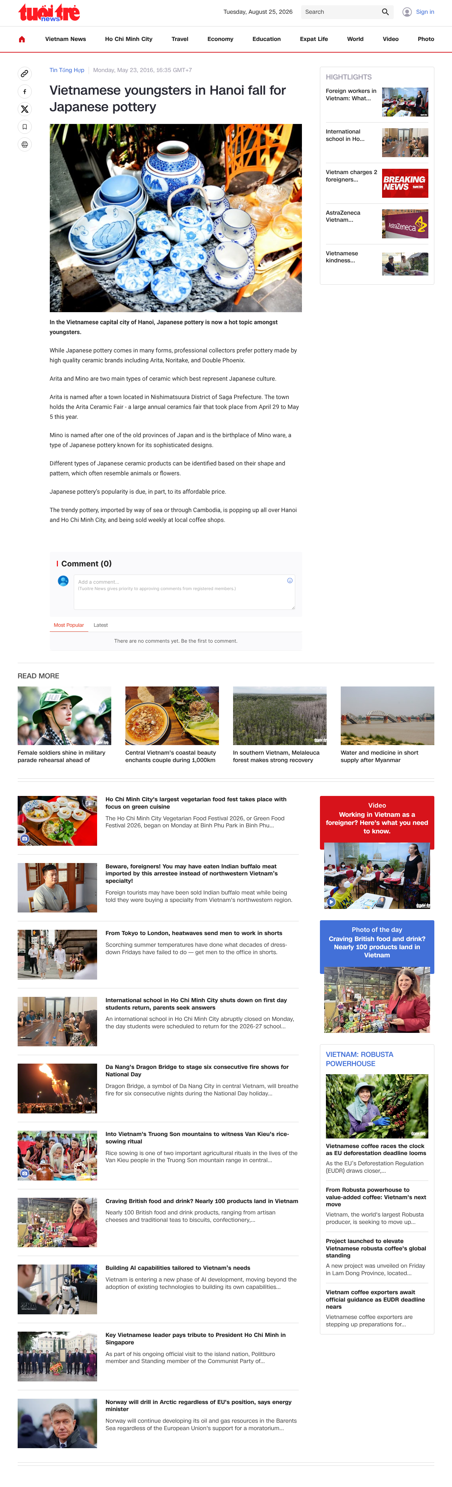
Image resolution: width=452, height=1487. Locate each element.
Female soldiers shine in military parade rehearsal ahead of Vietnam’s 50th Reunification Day (63, 756)
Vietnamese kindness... (342, 257)
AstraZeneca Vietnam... (343, 216)
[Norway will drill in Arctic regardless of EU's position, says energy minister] (57, 1424)
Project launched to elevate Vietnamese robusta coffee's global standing (376, 1249)
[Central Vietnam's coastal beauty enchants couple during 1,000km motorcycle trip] (172, 715)
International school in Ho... (345, 135)
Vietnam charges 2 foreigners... (351, 176)
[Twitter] (25, 109)
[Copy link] (25, 74)
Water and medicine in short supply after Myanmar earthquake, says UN (379, 756)
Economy (220, 39)
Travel (180, 39)
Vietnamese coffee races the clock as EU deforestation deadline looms (376, 1150)
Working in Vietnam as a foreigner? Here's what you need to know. (377, 823)
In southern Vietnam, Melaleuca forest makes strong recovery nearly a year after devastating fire (276, 756)
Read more (38, 676)
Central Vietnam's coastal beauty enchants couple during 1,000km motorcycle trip (170, 756)
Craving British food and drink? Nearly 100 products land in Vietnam (202, 1201)
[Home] (22, 39)
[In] (25, 144)
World (355, 39)
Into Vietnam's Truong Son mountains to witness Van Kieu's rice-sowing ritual (197, 1138)
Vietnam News (65, 39)
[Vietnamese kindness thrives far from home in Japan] (405, 264)
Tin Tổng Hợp (67, 70)
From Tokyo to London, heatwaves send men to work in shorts (194, 933)
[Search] (385, 11)
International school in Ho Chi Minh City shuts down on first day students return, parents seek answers (196, 1004)
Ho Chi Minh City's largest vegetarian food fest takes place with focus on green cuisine (196, 803)
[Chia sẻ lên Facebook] (25, 91)
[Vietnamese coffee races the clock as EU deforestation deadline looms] (377, 1106)
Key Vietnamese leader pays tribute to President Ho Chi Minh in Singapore (196, 1339)
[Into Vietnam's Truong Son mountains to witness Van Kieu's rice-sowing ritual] (57, 1155)
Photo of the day (377, 930)
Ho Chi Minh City (129, 39)
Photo (426, 39)
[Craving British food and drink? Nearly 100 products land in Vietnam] (57, 1223)
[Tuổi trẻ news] (49, 12)
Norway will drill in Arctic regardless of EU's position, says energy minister (199, 1406)
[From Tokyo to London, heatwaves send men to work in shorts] (57, 955)
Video (391, 39)
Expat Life (314, 39)
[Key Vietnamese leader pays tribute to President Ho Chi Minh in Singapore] (57, 1356)
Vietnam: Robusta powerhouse (359, 1059)
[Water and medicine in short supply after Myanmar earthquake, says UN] (387, 715)
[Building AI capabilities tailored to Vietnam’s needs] (57, 1289)
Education (266, 39)
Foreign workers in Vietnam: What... (351, 95)
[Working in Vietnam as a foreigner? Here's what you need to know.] (377, 876)
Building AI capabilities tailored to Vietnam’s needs (178, 1268)
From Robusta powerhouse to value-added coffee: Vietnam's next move (376, 1197)
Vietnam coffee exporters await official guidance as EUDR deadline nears (375, 1300)
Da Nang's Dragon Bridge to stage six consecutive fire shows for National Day (197, 1071)
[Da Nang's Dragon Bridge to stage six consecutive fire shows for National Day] (57, 1088)
